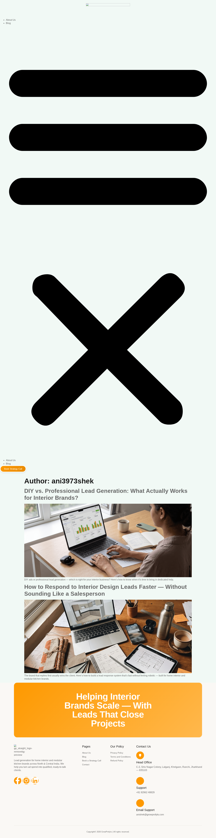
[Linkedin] (35, 780)
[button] (108, 242)
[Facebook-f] (17, 780)
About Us (11, 20)
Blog (8, 23)
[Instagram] (26, 780)
